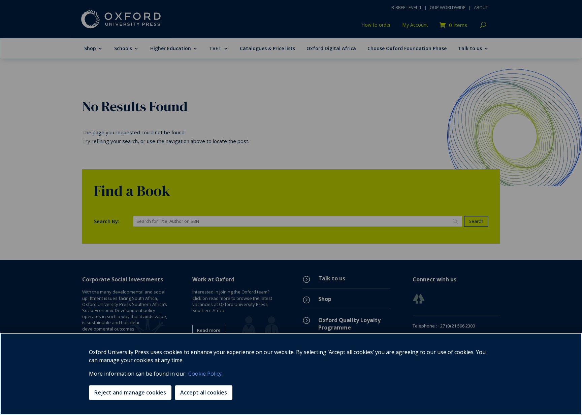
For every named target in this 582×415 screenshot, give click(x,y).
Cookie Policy (205, 373)
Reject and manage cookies (130, 392)
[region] (291, 374)
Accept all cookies (203, 392)
